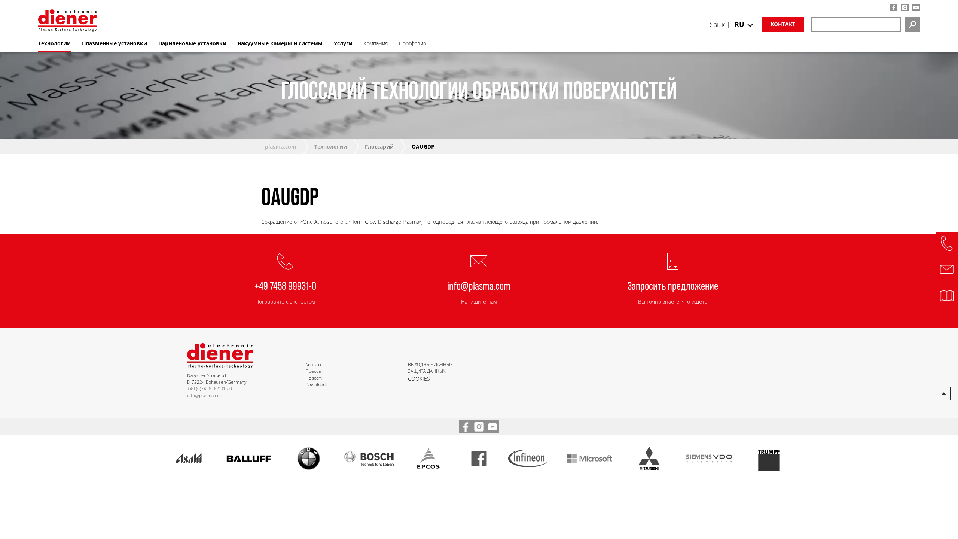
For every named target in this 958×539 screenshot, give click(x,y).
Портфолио (412, 43)
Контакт (783, 24)
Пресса (313, 371)
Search (912, 24)
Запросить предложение (673, 285)
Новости (314, 378)
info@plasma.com (478, 285)
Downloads (316, 384)
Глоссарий (379, 146)
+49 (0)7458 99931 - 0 (209, 389)
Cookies (419, 378)
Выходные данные (430, 364)
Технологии (330, 146)
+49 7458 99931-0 (285, 285)
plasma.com (280, 146)
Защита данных (426, 371)
